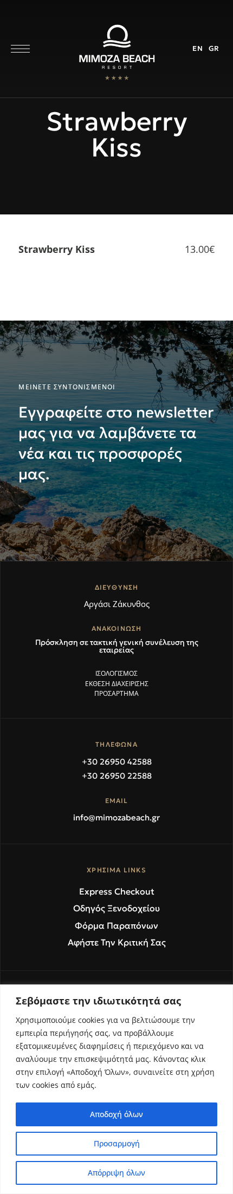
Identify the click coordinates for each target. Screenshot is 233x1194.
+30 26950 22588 (117, 776)
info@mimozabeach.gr (116, 817)
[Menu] (20, 48)
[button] (116, 646)
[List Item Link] (116, 674)
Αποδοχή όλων (116, 1114)
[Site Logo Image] (116, 52)
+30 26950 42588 (117, 761)
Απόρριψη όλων (116, 1172)
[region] (116, 1089)
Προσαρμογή (117, 1143)
